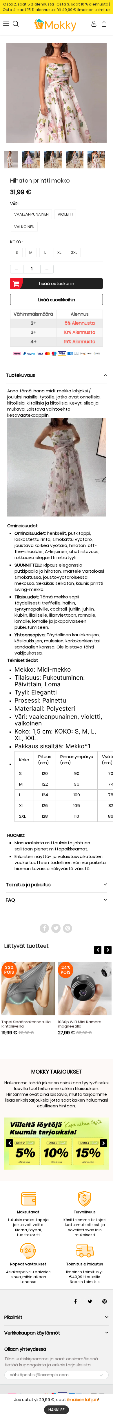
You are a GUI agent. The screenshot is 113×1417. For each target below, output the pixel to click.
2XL (74, 252)
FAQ (10, 900)
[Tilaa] (101, 1375)
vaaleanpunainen (31, 214)
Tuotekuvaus (20, 375)
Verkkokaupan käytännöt (32, 1333)
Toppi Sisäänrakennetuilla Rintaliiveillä (26, 1024)
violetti (65, 214)
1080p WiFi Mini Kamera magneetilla (79, 1024)
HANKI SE (56, 1410)
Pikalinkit (13, 1317)
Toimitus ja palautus (28, 884)
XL (59, 252)
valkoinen (24, 226)
